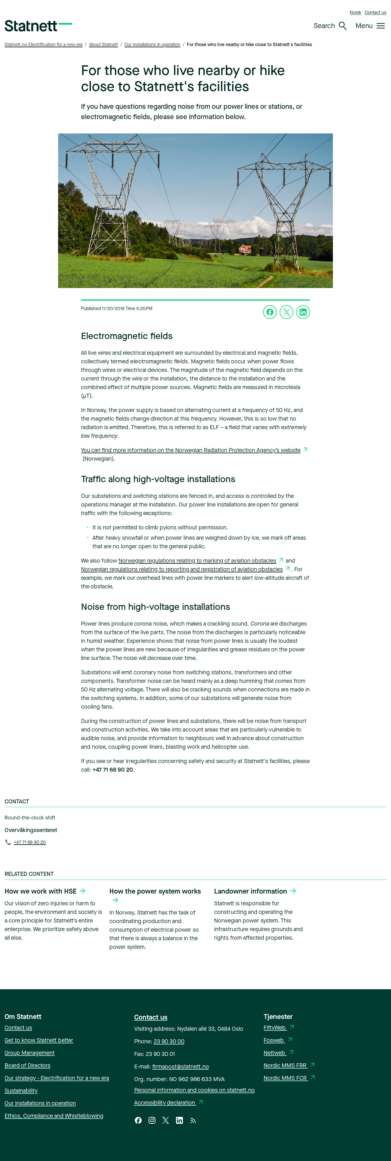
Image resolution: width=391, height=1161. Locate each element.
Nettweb (279, 1053)
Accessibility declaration (169, 1103)
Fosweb (278, 1040)
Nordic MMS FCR (290, 1078)
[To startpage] (38, 25)
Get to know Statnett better (39, 1040)
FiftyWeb (279, 1028)
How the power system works (155, 891)
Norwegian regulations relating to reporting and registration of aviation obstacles (182, 569)
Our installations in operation (152, 45)
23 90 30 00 (169, 1041)
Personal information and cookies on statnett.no (194, 1090)
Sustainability (21, 1091)
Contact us (375, 12)
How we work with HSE (40, 891)
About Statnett (103, 45)
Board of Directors (27, 1065)
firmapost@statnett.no (180, 1067)
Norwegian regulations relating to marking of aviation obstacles (197, 561)
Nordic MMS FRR (290, 1065)
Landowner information (250, 891)
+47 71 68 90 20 (30, 842)
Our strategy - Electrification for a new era (57, 1078)
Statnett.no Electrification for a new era (43, 45)
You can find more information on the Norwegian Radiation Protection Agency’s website (191, 450)
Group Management (30, 1053)
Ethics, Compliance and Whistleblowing (54, 1116)
